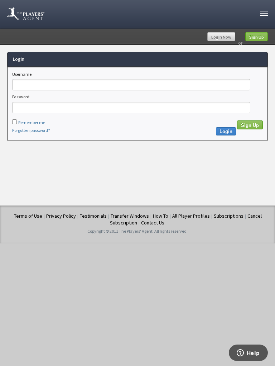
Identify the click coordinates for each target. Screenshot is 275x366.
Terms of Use (28, 216)
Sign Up (256, 37)
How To (160, 216)
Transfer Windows (130, 216)
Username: (22, 74)
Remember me (31, 122)
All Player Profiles (191, 216)
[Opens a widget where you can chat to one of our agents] (248, 353)
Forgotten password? (31, 130)
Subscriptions (228, 216)
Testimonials (93, 216)
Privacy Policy (61, 216)
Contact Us (152, 222)
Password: (21, 96)
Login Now (221, 37)
